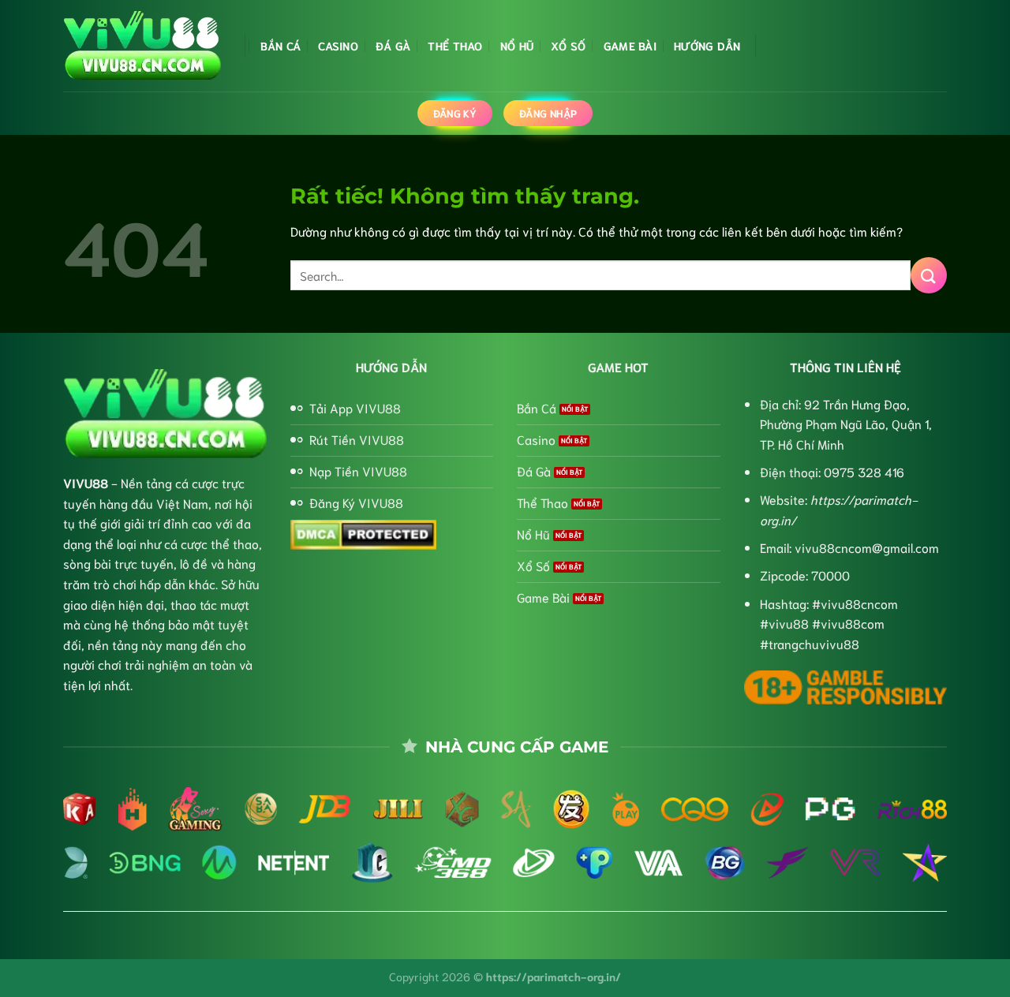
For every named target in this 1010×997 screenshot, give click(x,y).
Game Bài (630, 45)
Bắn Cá (280, 45)
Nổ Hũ (516, 45)
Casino (338, 45)
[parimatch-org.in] (142, 46)
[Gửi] (929, 275)
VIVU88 (85, 482)
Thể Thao (455, 45)
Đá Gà (393, 45)
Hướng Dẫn (707, 45)
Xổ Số (568, 45)
